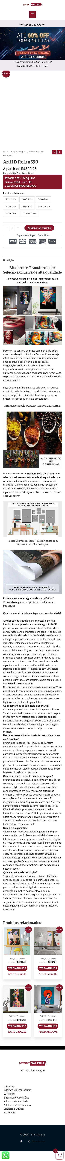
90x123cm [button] (11, 213)
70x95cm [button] (27, 206)
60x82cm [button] (11, 206)
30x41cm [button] (11, 199)
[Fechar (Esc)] (40, 1153)
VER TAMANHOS (17, 968)
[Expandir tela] (17, 1153)
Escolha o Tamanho (13, 193)
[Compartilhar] (28, 1153)
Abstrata (33, 151)
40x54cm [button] (27, 199)
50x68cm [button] (43, 199)
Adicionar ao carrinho (39, 227)
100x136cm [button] (29, 213)
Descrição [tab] (8, 260)
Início (5, 151)
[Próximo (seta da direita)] (17, 1158)
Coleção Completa (18, 151)
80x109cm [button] (44, 206)
